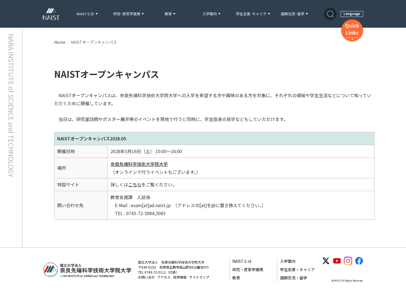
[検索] (330, 14)
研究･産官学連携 (126, 14)
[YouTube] (337, 261)
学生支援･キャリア (251, 14)
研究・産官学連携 (247, 269)
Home (59, 42)
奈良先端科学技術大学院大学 (139, 164)
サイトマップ (199, 277)
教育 (168, 14)
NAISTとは (85, 14)
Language (352, 13)
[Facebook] (359, 261)
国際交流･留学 (292, 14)
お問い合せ (146, 277)
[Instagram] (348, 261)
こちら (134, 184)
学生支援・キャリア (297, 269)
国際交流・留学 (293, 277)
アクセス (163, 277)
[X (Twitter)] (326, 261)
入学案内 (209, 14)
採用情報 (179, 277)
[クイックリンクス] (352, 30)
